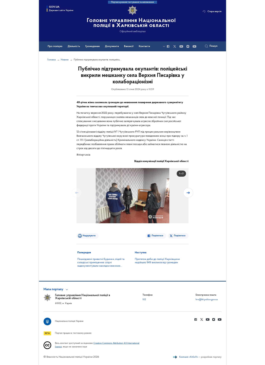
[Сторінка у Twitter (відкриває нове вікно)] (175, 46)
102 (144, 299)
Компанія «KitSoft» (188, 357)
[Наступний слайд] (188, 193)
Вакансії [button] (129, 46)
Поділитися (157, 236)
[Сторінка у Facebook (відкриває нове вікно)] (168, 46)
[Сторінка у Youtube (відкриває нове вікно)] (181, 46)
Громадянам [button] (92, 46)
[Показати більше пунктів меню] (164, 46)
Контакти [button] (144, 46)
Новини (65, 60)
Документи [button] (112, 46)
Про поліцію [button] (55, 46)
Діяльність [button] (74, 46)
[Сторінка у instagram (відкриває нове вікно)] (188, 46)
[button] (56, 289)
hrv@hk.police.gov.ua (207, 299)
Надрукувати (89, 236)
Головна (51, 60)
